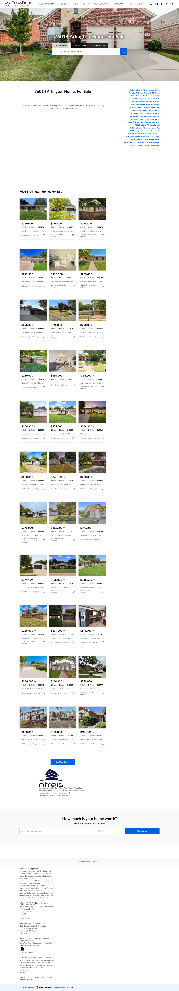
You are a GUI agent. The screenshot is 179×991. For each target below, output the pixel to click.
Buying (86, 4)
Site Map (22, 972)
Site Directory (24, 970)
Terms (65, 987)
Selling (75, 4)
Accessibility (57, 987)
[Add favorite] (44, 235)
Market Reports (135, 4)
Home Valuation (101, 4)
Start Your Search (62, 762)
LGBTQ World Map (47, 4)
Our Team (118, 4)
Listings (63, 4)
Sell (98, 45)
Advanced (80, 45)
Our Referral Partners (89, 861)
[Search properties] (123, 51)
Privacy (71, 987)
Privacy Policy (27, 953)
